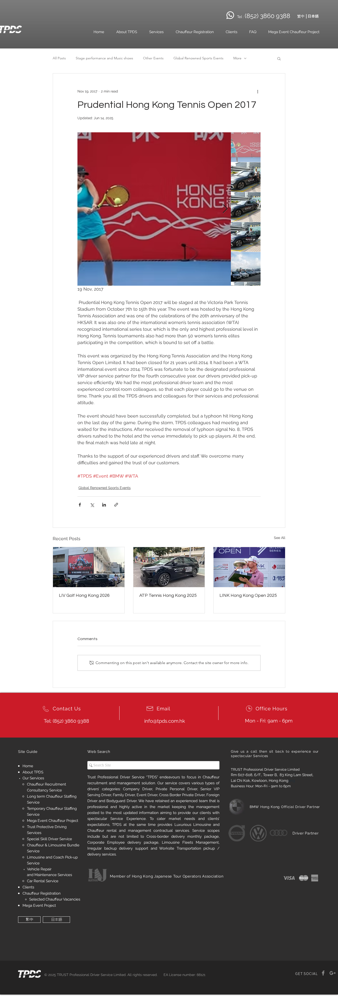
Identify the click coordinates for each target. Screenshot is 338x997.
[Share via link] (116, 504)
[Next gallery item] (225, 209)
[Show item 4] (246, 237)
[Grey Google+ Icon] (332, 973)
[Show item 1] (246, 147)
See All (279, 538)
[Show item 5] (246, 267)
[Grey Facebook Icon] (323, 973)
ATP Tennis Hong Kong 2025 (168, 595)
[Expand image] (154, 209)
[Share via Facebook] (79, 504)
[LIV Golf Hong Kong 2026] (88, 567)
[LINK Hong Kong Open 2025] (249, 567)
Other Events (153, 58)
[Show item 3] (246, 207)
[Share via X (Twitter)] (92, 504)
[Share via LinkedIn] (104, 504)
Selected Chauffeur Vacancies (54, 899)
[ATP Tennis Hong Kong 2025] (169, 567)
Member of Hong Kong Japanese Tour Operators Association (166, 876)
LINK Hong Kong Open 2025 (248, 595)
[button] (279, 58)
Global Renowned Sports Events (198, 58)
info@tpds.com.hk (164, 721)
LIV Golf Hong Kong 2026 (84, 595)
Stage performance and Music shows (104, 58)
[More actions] (258, 91)
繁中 (301, 16)
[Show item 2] (246, 177)
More (237, 58)
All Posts (59, 58)
